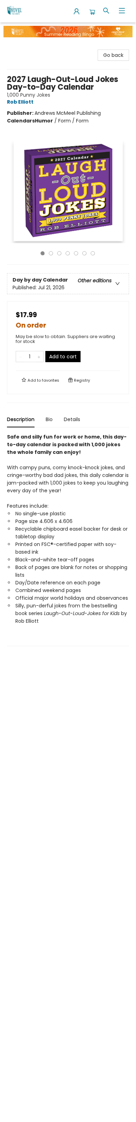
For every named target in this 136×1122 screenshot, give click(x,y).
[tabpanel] (68, 539)
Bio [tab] (49, 419)
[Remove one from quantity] (20, 356)
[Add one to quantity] (39, 356)
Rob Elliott (20, 101)
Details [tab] (72, 419)
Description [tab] (21, 419)
